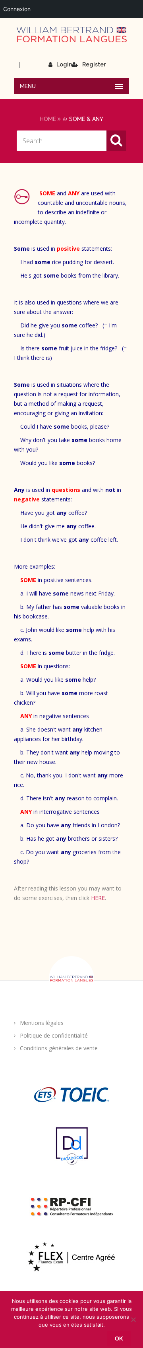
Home (48, 119)
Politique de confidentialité (54, 1035)
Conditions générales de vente (59, 1048)
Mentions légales (42, 1023)
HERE (98, 898)
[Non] (133, 1319)
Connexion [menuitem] (17, 9)
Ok (119, 1338)
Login (64, 64)
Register (94, 64)
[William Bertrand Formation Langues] (71, 34)
